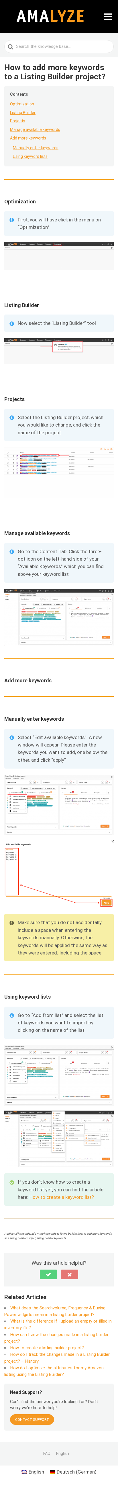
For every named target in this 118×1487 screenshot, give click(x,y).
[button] (48, 1274)
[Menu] (108, 16)
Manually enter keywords (35, 148)
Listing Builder (23, 112)
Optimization (22, 104)
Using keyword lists (30, 156)
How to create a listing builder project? (47, 1347)
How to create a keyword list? (62, 1197)
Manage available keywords (35, 129)
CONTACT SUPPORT (32, 1419)
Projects (17, 121)
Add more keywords (28, 138)
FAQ (46, 1453)
